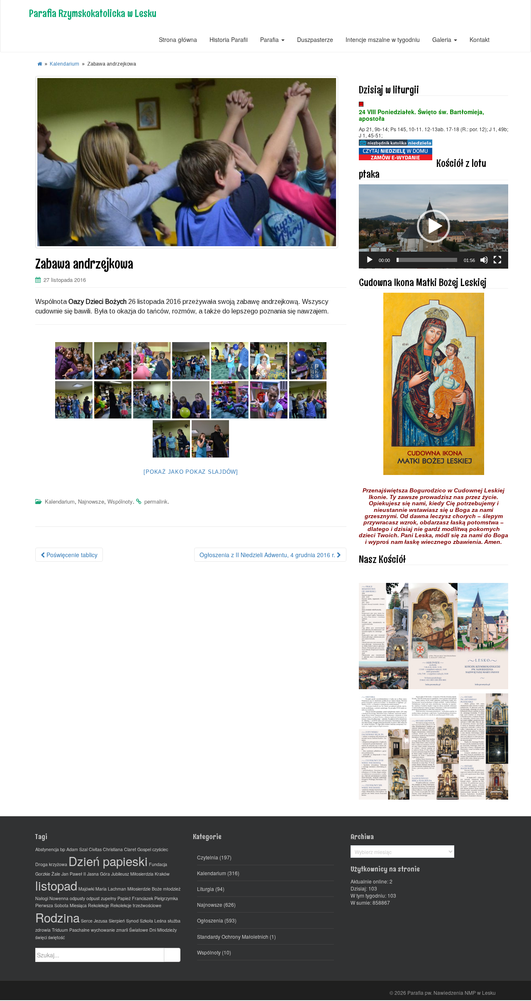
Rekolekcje (98, 905)
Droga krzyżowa (51, 864)
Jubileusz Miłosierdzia (132, 874)
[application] (433, 226)
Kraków (162, 874)
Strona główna (178, 39)
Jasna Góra (98, 874)
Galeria (442, 39)
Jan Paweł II (73, 874)
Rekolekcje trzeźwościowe (135, 905)
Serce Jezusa (94, 921)
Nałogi (41, 898)
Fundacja (158, 864)
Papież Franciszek (135, 898)
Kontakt (480, 39)
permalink (156, 501)
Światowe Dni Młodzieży (153, 930)
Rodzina (57, 917)
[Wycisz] (484, 260)
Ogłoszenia (210, 920)
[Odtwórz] (369, 260)
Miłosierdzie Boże (144, 889)
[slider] (427, 260)
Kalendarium (64, 64)
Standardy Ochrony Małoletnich (232, 936)
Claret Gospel (137, 849)
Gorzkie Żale (47, 874)
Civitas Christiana (106, 849)
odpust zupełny (101, 898)
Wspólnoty (120, 501)
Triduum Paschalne (71, 930)
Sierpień (117, 921)
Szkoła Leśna (153, 921)
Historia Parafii (228, 39)
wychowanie (103, 930)
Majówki (86, 889)
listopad (56, 885)
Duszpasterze (315, 39)
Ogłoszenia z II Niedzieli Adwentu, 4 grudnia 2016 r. (268, 555)
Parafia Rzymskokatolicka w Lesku (92, 13)
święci (41, 937)
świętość (56, 937)
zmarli (122, 930)
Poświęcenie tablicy (71, 555)
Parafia (270, 39)
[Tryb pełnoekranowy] (497, 260)
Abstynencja (47, 849)
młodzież (171, 889)
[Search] (172, 955)
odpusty (77, 898)
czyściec (160, 849)
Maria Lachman (110, 889)
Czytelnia (207, 857)
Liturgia (205, 888)
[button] (433, 226)
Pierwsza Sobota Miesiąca (61, 905)
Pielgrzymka (166, 898)
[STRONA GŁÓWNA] (39, 64)
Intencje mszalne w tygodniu (383, 39)
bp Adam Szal (74, 849)
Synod (132, 921)
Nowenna (58, 898)
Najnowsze (91, 501)
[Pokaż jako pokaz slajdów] (191, 472)
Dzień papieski (108, 860)
